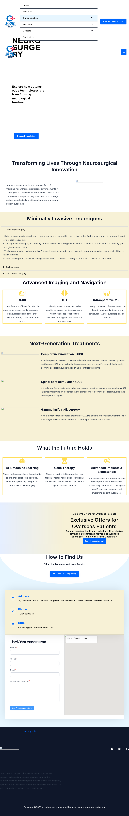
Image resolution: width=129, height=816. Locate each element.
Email (13, 670)
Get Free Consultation (22, 708)
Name (13, 647)
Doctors (27, 30)
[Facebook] (111, 749)
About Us (27, 11)
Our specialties (30, 18)
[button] (113, 21)
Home (26, 5)
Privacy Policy (31, 731)
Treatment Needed (20, 681)
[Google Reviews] (127, 749)
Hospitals (27, 24)
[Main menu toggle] (123, 52)
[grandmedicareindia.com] (10, 21)
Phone (13, 658)
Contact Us (28, 37)
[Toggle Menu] (91, 18)
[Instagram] (119, 749)
